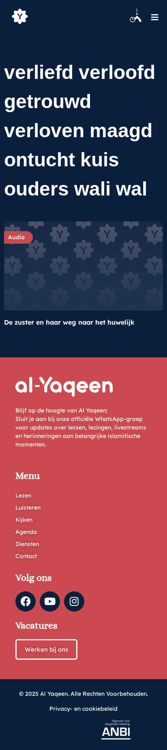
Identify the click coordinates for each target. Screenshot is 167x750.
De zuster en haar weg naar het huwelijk (69, 322)
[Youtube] (50, 601)
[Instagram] (74, 601)
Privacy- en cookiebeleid (83, 708)
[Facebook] (25, 601)
